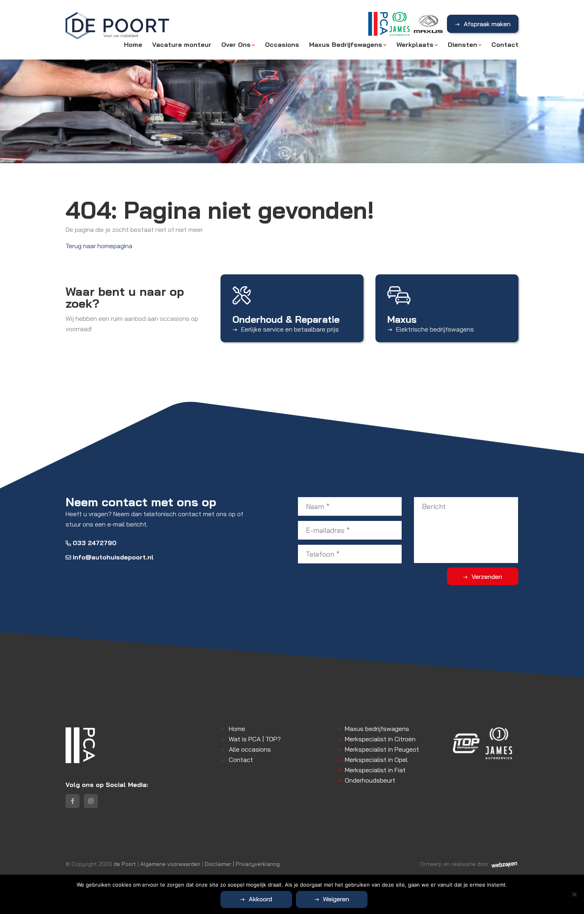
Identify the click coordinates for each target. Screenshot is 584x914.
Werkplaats (414, 44)
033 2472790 (94, 543)
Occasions (282, 44)
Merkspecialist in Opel (376, 760)
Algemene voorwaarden (170, 863)
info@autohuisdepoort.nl (113, 557)
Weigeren (336, 899)
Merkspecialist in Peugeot (382, 749)
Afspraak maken (487, 24)
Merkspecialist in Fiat (375, 770)
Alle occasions (250, 749)
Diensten (462, 44)
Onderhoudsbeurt (370, 780)
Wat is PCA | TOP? (255, 739)
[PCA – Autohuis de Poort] (118, 30)
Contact (504, 44)
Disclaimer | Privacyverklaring (242, 863)
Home (133, 44)
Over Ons (236, 44)
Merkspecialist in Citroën (380, 739)
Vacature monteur (181, 44)
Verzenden (487, 576)
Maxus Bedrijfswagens (345, 44)
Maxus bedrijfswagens (377, 729)
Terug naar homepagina (99, 246)
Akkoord (260, 899)
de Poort (125, 863)
